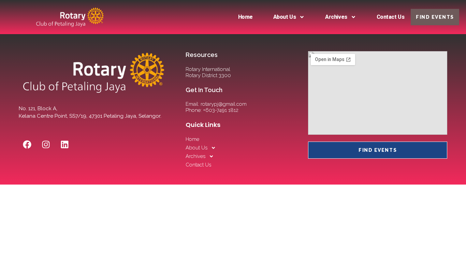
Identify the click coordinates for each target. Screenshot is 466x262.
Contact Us (391, 17)
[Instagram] (46, 144)
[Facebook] (27, 144)
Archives (336, 17)
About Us (284, 17)
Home (245, 17)
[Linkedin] (64, 144)
